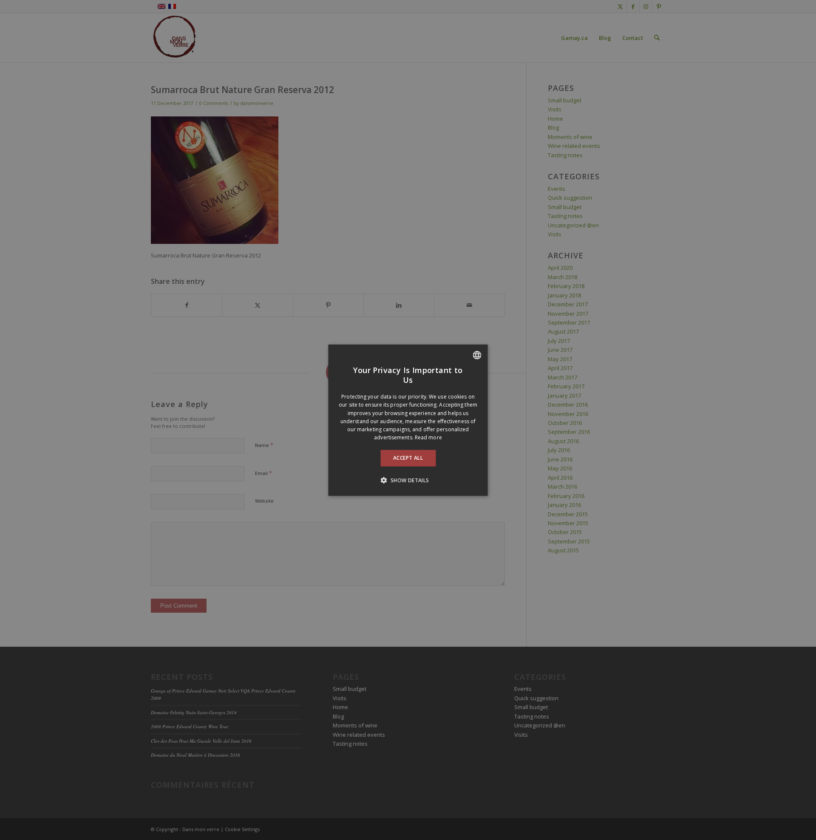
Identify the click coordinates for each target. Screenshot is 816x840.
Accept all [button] (408, 457)
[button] (408, 480)
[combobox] (477, 355)
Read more (428, 437)
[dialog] (408, 419)
